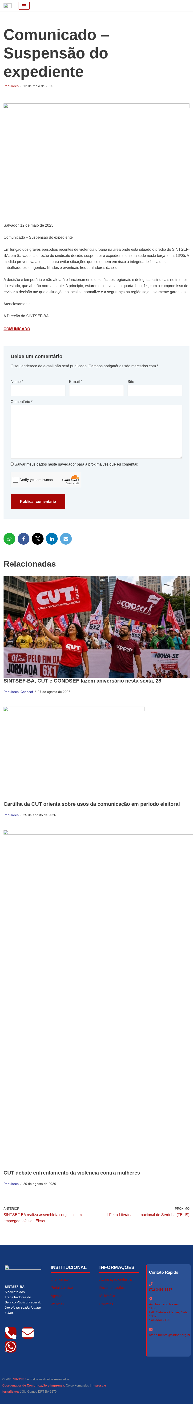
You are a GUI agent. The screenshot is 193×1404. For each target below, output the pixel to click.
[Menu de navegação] (24, 6)
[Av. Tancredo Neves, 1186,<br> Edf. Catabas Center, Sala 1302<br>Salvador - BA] (151, 1299)
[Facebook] (23, 539)
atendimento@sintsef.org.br (169, 1335)
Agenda (56, 1296)
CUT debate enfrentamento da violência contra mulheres (72, 1173)
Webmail (57, 1304)
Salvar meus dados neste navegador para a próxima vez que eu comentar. (76, 464)
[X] (38, 539)
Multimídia (107, 1296)
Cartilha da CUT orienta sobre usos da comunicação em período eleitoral (92, 804)
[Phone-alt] (10, 1333)
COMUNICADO (17, 329)
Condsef (26, 692)
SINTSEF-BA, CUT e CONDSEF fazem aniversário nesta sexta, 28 (82, 681)
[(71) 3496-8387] (151, 1284)
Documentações (112, 1287)
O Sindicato (59, 1279)
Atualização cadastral (115, 1279)
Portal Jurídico (62, 1287)
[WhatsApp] (9, 539)
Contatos (106, 1304)
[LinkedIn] (52, 539)
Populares (11, 86)
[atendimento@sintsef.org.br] (151, 1329)
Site (131, 382)
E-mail (75, 382)
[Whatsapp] (10, 1347)
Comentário (21, 402)
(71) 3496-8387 (160, 1289)
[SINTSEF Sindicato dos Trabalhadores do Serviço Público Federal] (8, 5)
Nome (17, 382)
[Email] (66, 539)
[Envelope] (28, 1333)
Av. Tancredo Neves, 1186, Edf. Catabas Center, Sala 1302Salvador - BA (168, 1312)
